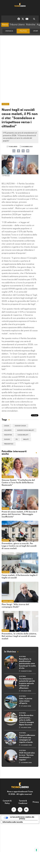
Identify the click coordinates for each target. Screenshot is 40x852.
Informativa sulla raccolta (13, 822)
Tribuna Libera (17, 25)
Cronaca (9, 31)
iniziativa (8, 435)
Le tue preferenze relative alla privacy (22, 818)
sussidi (7, 439)
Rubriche (30, 25)
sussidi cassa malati (25, 430)
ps (17, 439)
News (5, 25)
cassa (6, 425)
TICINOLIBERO (13, 146)
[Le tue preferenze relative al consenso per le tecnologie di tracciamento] (36, 850)
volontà (7, 430)
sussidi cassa (20, 425)
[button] (13, 809)
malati (26, 439)
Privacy (36, 802)
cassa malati (23, 435)
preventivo (8, 444)
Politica (23, 31)
